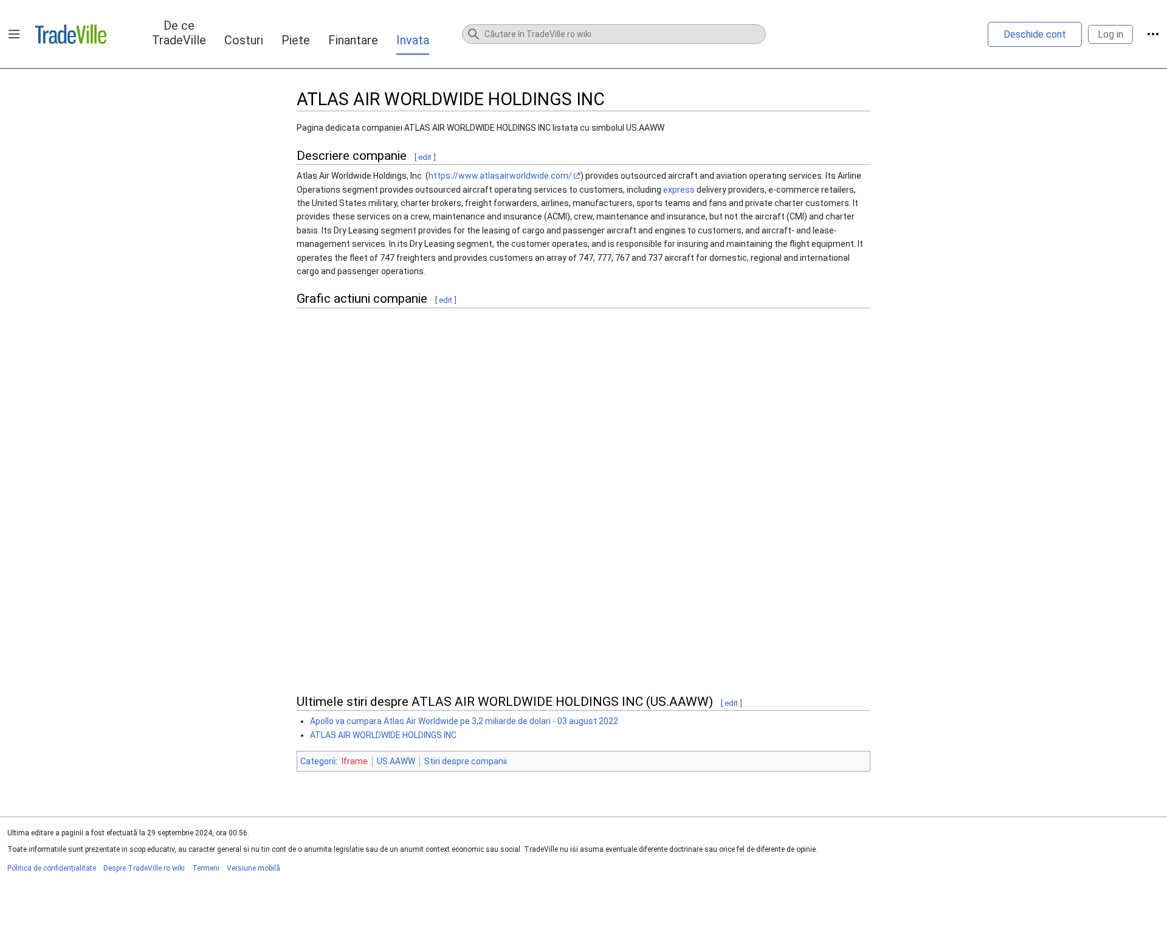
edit (425, 157)
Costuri (243, 40)
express (679, 190)
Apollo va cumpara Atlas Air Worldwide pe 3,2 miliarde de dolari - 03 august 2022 (464, 721)
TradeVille (70, 34)
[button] (14, 34)
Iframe (355, 761)
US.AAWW (396, 761)
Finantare (353, 40)
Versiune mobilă (253, 868)
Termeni (205, 868)
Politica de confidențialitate (51, 868)
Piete (295, 40)
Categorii (318, 761)
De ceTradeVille (179, 32)
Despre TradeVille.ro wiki (144, 868)
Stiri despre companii (465, 761)
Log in (1110, 34)
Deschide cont (1034, 34)
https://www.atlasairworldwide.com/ (500, 176)
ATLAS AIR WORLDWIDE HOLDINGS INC (383, 735)
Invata (412, 40)
